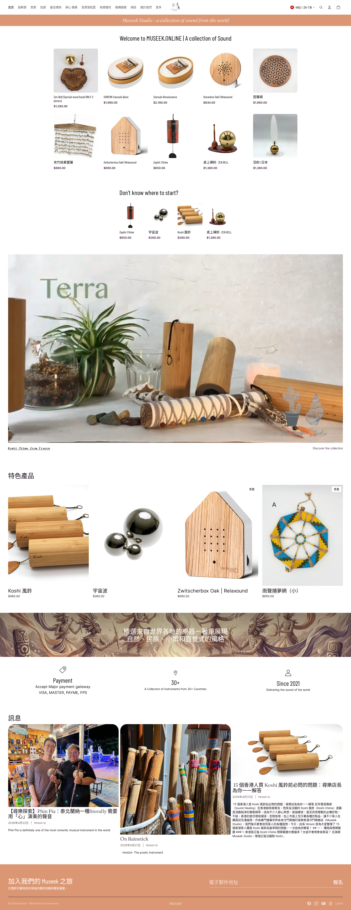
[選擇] (82, 579)
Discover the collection (328, 448)
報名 (338, 882)
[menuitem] (159, 7)
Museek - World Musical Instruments (38, 903)
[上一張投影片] (14, 535)
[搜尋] (320, 7)
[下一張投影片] (83, 535)
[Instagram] (316, 903)
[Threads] (330, 903)
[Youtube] (323, 903)
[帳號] (329, 7)
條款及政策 (175, 903)
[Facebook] (309, 903)
